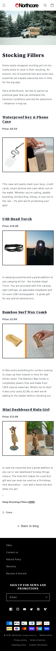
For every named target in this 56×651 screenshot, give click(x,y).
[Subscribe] (46, 597)
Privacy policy (20, 640)
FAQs (9, 545)
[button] (3, 5)
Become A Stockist (16, 573)
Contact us (12, 552)
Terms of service (37, 640)
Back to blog (30, 526)
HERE (31, 502)
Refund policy (46, 635)
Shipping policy (19, 645)
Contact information (38, 645)
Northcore (16, 635)
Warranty (11, 566)
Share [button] (9, 512)
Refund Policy (13, 559)
